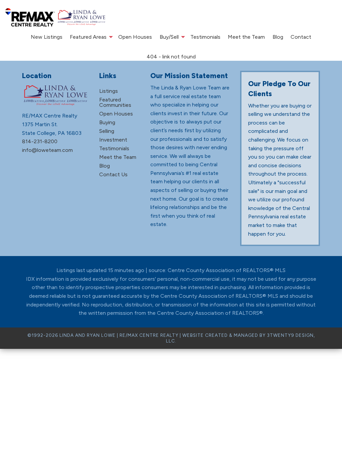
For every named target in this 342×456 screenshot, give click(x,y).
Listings (108, 91)
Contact (301, 37)
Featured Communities (115, 102)
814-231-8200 (39, 141)
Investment (113, 140)
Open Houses (135, 37)
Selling (106, 131)
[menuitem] (46, 37)
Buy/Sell (169, 37)
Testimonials (205, 37)
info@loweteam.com (47, 150)
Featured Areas (88, 37)
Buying (107, 122)
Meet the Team (246, 37)
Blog (278, 37)
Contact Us (113, 174)
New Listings (46, 37)
